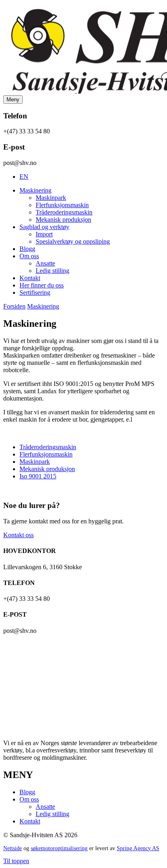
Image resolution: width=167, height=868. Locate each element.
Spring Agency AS (138, 848)
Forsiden (14, 306)
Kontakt (29, 277)
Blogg (27, 248)
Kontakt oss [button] (18, 535)
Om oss (29, 256)
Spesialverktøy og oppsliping (73, 241)
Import (44, 234)
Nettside (12, 848)
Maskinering (35, 190)
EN (23, 176)
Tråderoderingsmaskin (64, 212)
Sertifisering (34, 292)
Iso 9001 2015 (37, 476)
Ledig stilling (52, 270)
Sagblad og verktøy (44, 226)
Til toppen (16, 860)
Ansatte (45, 263)
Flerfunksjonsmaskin (62, 204)
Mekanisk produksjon (63, 219)
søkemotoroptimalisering (59, 848)
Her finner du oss (41, 285)
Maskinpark (51, 197)
